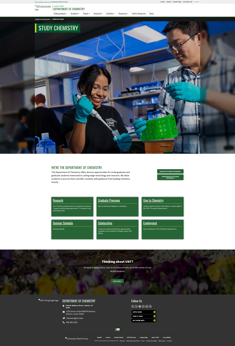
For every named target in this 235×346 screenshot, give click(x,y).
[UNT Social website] (150, 306)
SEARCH (197, 1)
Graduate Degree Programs (170, 171)
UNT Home (169, 340)
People (85, 13)
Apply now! (137, 312)
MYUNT (163, 2)
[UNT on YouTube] (139, 306)
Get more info (138, 320)
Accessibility (167, 337)
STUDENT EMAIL (177, 2)
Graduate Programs (109, 200)
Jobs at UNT (155, 337)
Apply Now (117, 281)
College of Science (58, 6)
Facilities (109, 13)
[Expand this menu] (66, 14)
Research (97, 13)
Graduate (74, 13)
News (151, 13)
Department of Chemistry (69, 8)
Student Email (118, 337)
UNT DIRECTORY (187, 2)
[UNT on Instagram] (143, 306)
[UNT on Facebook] (132, 306)
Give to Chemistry (153, 200)
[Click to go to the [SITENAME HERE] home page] (43, 8)
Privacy (143, 340)
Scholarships (105, 223)
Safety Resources (139, 13)
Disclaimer (122, 340)
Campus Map (144, 337)
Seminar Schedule (63, 223)
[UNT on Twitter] (136, 306)
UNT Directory (131, 337)
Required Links (162, 340)
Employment (150, 223)
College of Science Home (42, 19)
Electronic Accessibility (151, 340)
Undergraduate (59, 13)
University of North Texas (59, 2)
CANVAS (168, 2)
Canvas (108, 337)
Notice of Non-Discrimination (133, 340)
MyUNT (99, 337)
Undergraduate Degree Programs (170, 177)
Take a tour (138, 316)
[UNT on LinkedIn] (146, 306)
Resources (123, 13)
